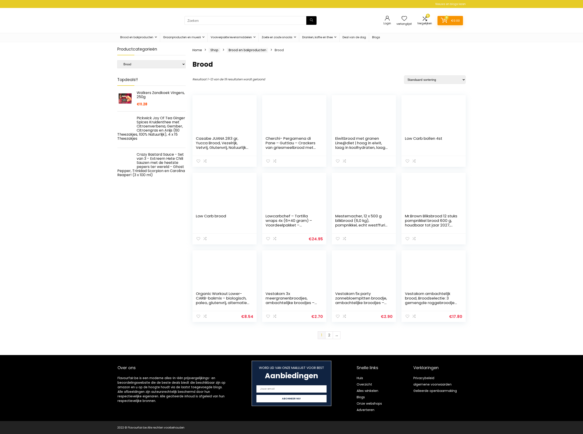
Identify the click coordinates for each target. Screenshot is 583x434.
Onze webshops (369, 403)
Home (197, 50)
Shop (214, 50)
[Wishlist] (404, 19)
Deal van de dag (354, 37)
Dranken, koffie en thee (317, 37)
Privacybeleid (423, 378)
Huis (360, 378)
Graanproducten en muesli (182, 37)
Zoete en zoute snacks (277, 37)
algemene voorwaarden (432, 384)
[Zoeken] (311, 20)
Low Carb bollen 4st (423, 138)
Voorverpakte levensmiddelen (231, 37)
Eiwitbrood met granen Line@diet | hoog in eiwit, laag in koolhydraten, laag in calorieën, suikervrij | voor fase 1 (360, 147)
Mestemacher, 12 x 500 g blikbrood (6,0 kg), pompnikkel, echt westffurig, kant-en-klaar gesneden (362, 222)
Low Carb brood (211, 216)
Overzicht (364, 384)
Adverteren (365, 410)
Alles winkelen (367, 390)
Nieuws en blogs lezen (450, 4)
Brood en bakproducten (136, 37)
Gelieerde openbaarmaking (435, 390)
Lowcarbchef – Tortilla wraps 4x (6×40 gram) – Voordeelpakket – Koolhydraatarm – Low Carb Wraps (292, 225)
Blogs (376, 37)
